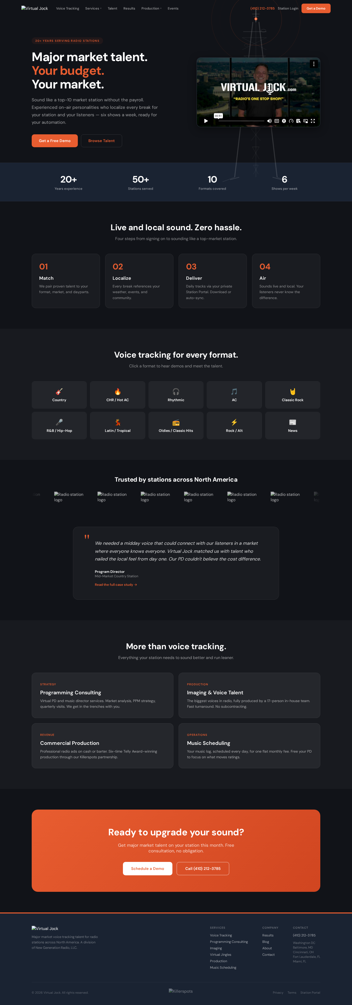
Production (151, 8)
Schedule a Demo (147, 868)
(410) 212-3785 (262, 8)
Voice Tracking (67, 8)
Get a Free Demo (55, 140)
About (267, 948)
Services (93, 8)
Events (173, 8)
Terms (292, 993)
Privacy (278, 993)
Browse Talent (101, 140)
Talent (112, 8)
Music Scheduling (223, 967)
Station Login (288, 8)
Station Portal (310, 993)
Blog (265, 942)
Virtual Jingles (220, 954)
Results (129, 8)
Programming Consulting (229, 942)
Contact (268, 954)
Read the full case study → (116, 584)
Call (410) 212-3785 (203, 868)
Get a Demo (316, 8)
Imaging (216, 948)
